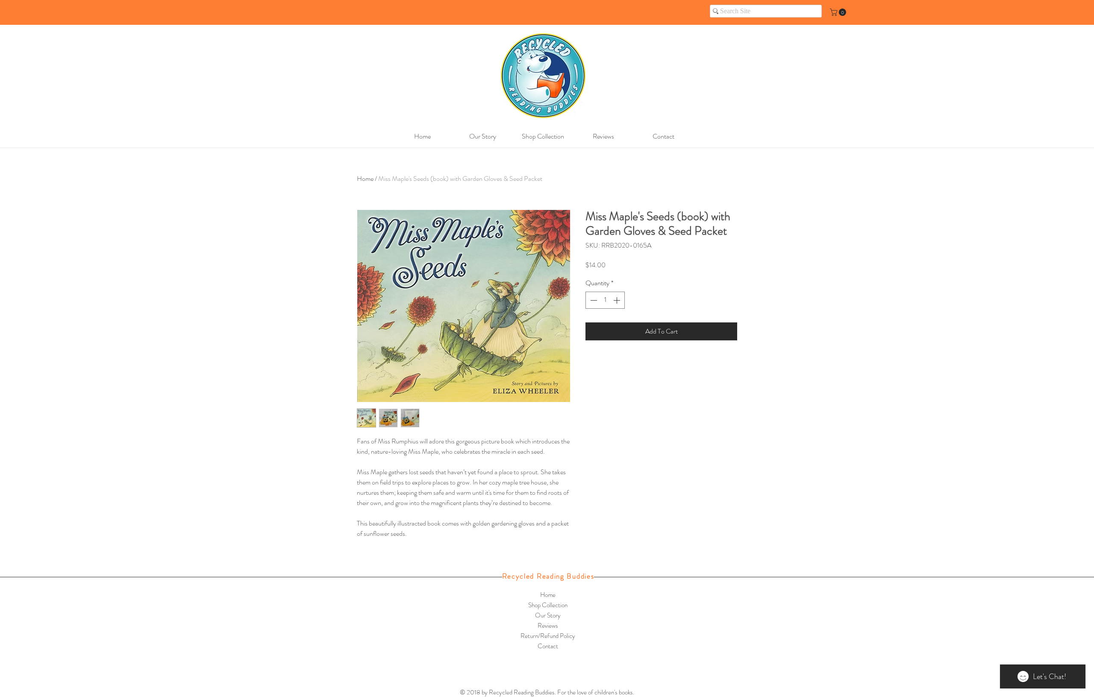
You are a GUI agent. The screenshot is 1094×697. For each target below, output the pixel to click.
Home (365, 178)
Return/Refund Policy (548, 636)
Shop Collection (548, 605)
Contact (548, 646)
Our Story (548, 615)
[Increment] (617, 300)
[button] (839, 12)
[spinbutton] (605, 300)
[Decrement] (593, 300)
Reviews (548, 625)
